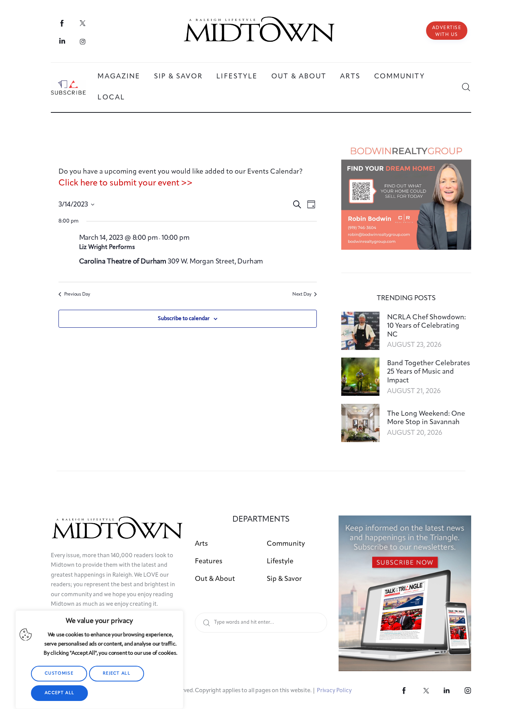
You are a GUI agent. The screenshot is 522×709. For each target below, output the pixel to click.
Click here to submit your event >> (125, 183)
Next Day (301, 294)
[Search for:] (261, 622)
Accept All (59, 693)
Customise (59, 674)
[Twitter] (83, 23)
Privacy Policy (334, 691)
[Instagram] (83, 41)
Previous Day (77, 294)
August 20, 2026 (414, 432)
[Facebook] (62, 23)
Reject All (116, 674)
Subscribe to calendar (183, 318)
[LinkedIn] (62, 41)
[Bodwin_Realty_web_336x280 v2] (406, 147)
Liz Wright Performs (107, 247)
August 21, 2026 (414, 391)
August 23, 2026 (414, 344)
